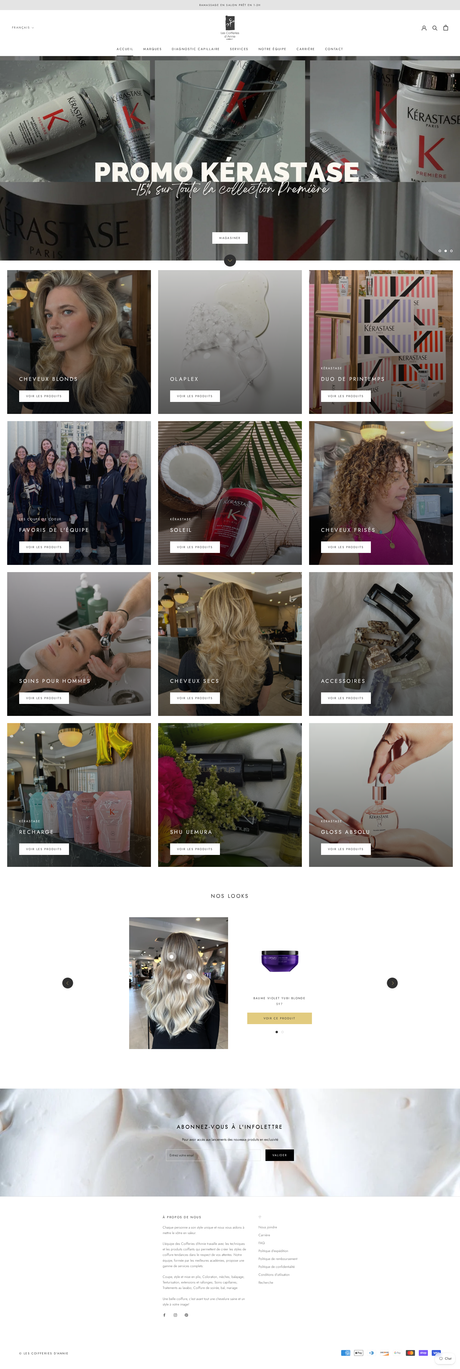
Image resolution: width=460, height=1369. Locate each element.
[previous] (67, 983)
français (21, 27)
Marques (152, 49)
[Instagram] (175, 1314)
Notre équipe (273, 49)
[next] (392, 983)
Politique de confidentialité (277, 1266)
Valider (279, 1155)
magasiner (230, 238)
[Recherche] (434, 27)
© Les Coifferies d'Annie (44, 1353)
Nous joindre (268, 1227)
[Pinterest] (186, 1314)
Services (239, 49)
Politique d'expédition (273, 1250)
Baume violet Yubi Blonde (279, 998)
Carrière (306, 49)
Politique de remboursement (278, 1258)
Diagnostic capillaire (196, 49)
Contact (334, 49)
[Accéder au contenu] (230, 261)
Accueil (125, 49)
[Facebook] (164, 1314)
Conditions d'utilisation (274, 1274)
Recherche (266, 1282)
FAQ (262, 1243)
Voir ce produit (280, 1018)
